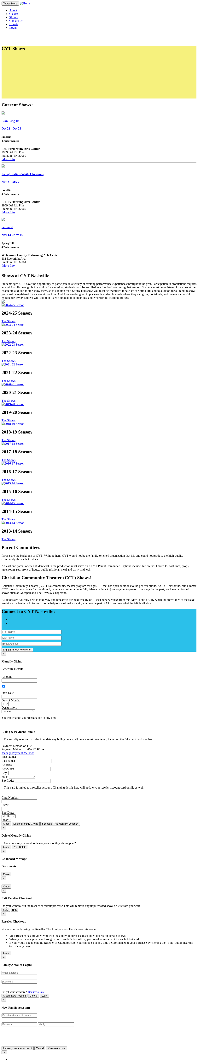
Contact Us (16, 20)
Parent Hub (24, 92)
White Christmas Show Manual (36, 74)
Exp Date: (8, 812)
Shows (13, 17)
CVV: (5, 805)
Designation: (9, 707)
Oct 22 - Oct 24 (11, 128)
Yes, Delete (19, 847)
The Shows (8, 321)
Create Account (57, 1048)
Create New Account (14, 995)
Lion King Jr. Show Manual (34, 71)
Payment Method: (12, 749)
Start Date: (8, 692)
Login (44, 995)
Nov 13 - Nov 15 (12, 235)
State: (5, 776)
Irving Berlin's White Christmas (23, 174)
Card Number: (10, 797)
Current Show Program (31, 81)
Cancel (34, 995)
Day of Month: (11, 700)
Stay (5, 909)
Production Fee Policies (31, 85)
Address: (7, 764)
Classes (13, 13)
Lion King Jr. (10, 121)
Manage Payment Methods (18, 753)
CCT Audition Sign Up (31, 67)
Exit (14, 909)
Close (6, 823)
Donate (13, 24)
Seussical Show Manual (31, 78)
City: (5, 772)
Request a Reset (36, 991)
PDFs (16, 57)
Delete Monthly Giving (25, 823)
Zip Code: (8, 780)
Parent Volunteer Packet (31, 64)
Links (16, 89)
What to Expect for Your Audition (37, 60)
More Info (8, 159)
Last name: (8, 760)
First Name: (9, 756)
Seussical (7, 227)
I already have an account (17, 1048)
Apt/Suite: (8, 768)
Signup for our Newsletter (17, 649)
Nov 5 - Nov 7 (11, 181)
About (13, 10)
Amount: (7, 676)
